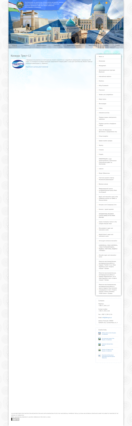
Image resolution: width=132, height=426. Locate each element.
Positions (27, 45)
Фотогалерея (102, 103)
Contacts (105, 45)
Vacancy (101, 145)
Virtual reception (103, 136)
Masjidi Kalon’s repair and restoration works (106, 235)
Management (102, 65)
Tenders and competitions (74, 45)
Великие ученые (103, 184)
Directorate (102, 61)
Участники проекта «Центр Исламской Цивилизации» (106, 178)
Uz (109, 2)
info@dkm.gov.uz (107, 317)
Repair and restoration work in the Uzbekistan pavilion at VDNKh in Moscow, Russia (108, 198)
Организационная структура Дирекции (107, 71)
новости (101, 168)
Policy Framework (41, 45)
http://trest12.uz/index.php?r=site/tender (37, 67)
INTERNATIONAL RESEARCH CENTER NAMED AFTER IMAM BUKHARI (107, 215)
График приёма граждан (105, 140)
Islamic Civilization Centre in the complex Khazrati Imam (108, 222)
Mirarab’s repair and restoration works (107, 256)
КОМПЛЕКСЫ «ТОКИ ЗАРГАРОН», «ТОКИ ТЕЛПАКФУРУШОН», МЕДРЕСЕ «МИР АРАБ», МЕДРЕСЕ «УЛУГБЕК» (108, 247)
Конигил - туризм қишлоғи (106, 209)
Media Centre (92, 45)
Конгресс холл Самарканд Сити (107, 204)
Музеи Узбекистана (104, 173)
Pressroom (57, 45)
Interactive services (104, 112)
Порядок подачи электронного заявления (107, 118)
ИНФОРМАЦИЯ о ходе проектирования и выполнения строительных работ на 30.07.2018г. (107, 161)
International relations (105, 76)
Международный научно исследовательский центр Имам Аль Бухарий (108, 190)
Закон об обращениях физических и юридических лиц (108, 130)
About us (14, 45)
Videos (101, 108)
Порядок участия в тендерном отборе (107, 124)
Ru (103, 2)
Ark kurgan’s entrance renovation (108, 241)
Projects (117, 45)
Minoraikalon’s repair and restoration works (106, 229)
